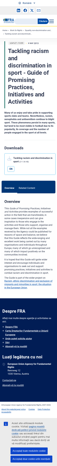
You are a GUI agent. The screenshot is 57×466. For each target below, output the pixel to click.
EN (11, 169)
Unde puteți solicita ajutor (18, 338)
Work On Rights (16, 30)
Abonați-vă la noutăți (16, 346)
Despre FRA (11, 327)
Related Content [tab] (27, 188)
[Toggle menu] (51, 21)
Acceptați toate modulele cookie (29, 451)
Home (4, 30)
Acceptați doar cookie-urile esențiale (31, 459)
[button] (18, 10)
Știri (7, 342)
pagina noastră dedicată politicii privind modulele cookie (29, 430)
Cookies (31, 409)
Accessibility (6, 412)
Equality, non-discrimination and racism (40, 30)
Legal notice (21, 409)
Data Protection (44, 409)
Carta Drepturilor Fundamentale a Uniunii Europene (26, 332)
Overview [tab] (9, 188)
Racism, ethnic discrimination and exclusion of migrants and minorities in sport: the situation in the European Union (28, 284)
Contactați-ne (9, 380)
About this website (8, 409)
